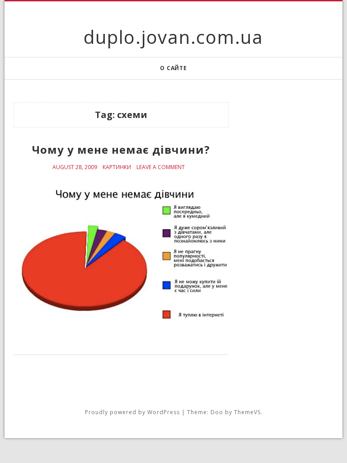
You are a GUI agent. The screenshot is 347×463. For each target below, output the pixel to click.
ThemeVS (247, 412)
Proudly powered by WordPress (132, 412)
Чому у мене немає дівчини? (121, 149)
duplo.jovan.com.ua (173, 36)
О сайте (173, 68)
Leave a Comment (160, 167)
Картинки (117, 167)
